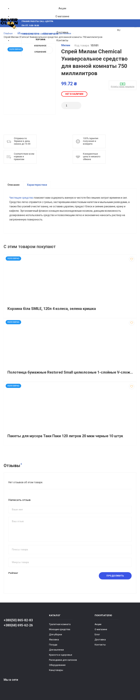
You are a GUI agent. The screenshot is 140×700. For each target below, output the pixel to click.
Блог (97, 634)
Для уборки (55, 634)
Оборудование (57, 665)
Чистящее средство (21, 197)
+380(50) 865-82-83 (18, 620)
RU (118, 30)
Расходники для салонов (63, 660)
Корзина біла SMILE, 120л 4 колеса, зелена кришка (51, 309)
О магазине (62, 16)
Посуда (53, 644)
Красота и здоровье (60, 654)
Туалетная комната (60, 624)
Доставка (62, 32)
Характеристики (37, 184)
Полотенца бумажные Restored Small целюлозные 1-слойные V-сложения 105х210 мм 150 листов (70, 372)
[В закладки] (131, 259)
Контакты (62, 40)
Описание (13, 184)
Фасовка (54, 639)
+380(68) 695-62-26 (18, 625)
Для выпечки (56, 649)
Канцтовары (56, 670)
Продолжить (115, 576)
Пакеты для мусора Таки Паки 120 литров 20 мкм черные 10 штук (65, 436)
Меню (10, 32)
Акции (62, 8)
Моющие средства (59, 629)
